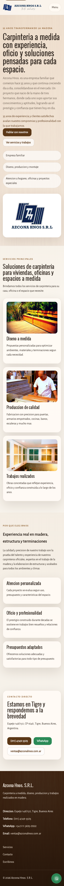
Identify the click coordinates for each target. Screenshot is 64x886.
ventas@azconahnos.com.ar (25, 751)
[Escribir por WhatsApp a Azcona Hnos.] (56, 878)
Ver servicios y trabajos (18, 142)
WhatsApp (42, 741)
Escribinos (8, 862)
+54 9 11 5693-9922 (26, 826)
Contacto (8, 854)
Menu (55, 7)
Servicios (8, 847)
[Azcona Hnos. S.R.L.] (22, 7)
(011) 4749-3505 (19, 741)
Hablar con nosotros (17, 132)
